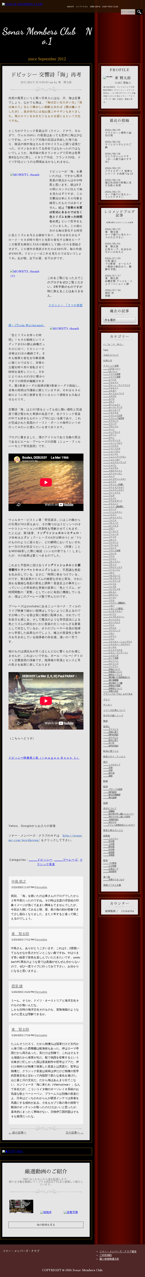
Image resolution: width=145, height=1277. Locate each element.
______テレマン (109, 498)
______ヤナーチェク (111, 622)
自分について (110, 808)
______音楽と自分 (110, 691)
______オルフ (108, 402)
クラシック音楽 (111, 366)
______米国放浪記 (110, 820)
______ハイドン (109, 515)
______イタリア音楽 (111, 377)
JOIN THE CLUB (110, 7)
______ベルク (108, 573)
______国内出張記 (110, 735)
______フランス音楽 (111, 551)
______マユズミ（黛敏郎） (114, 603)
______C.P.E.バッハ (111, 369)
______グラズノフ (110, 421)
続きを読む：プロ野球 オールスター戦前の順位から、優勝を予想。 (119, 264)
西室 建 (17, 986)
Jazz (105, 350)
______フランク (109, 548)
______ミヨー (108, 606)
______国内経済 (109, 792)
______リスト (108, 639)
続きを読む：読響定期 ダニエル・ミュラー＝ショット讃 (119, 280)
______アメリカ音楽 (111, 374)
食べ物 (106, 877)
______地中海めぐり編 (112, 683)
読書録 (106, 836)
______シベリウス (110, 446)
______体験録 (108, 811)
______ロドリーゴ (110, 664)
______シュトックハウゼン (114, 457)
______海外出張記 (110, 746)
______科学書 (108, 850)
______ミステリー (110, 839)
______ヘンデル (109, 586)
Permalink (41, 887)
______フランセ (109, 553)
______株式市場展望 (111, 795)
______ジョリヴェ (110, 468)
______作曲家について (112, 672)
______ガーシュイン (111, 405)
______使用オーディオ (112, 675)
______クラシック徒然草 (113, 418)
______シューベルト (111, 451)
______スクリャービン (112, 473)
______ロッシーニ (110, 661)
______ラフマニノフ (111, 630)
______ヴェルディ (110, 382)
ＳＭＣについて (111, 355)
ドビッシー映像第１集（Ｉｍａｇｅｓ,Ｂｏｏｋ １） (44, 757)
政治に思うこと (111, 751)
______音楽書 (108, 855)
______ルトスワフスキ (112, 650)
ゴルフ (106, 699)
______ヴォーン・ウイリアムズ (116, 385)
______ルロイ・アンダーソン (115, 653)
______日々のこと (110, 737)
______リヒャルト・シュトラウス (117, 642)
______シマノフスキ (111, 449)
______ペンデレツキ (111, 589)
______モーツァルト (111, 620)
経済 (105, 787)
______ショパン (109, 465)
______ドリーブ (109, 509)
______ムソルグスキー (112, 611)
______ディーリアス (111, 493)
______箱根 (107, 776)
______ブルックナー (111, 562)
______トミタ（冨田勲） (113, 507)
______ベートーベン (111, 570)
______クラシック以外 (112, 415)
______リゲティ (109, 636)
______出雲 (107, 770)
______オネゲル (109, 396)
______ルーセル (109, 647)
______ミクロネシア (111, 765)
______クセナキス (110, 413)
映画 (105, 781)
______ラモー (108, 633)
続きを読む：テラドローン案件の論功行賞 (119, 133)
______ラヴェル (109, 628)
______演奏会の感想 (111, 686)
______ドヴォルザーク (112, 501)
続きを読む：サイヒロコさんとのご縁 (119, 145)
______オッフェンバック (113, 393)
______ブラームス (110, 545)
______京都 (107, 768)
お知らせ (107, 360)
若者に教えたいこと (113, 830)
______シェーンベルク (112, 443)
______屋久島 (108, 773)
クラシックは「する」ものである (117, 694)
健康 (105, 721)
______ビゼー (108, 528)
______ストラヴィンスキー (114, 479)
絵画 (105, 803)
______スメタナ (109, 482)
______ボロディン (110, 595)
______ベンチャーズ (111, 581)
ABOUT (70, 7)
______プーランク (110, 531)
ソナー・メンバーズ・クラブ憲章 (118, 1251)
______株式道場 (109, 798)
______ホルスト (109, 592)
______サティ (108, 438)
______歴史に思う (110, 740)
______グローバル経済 (112, 789)
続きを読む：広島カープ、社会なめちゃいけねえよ (119, 248)
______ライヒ (108, 625)
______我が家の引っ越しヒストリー (118, 814)
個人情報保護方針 (109, 1259)
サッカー (107, 705)
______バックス (109, 520)
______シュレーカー (111, 460)
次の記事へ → (74, 1132)
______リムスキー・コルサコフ (116, 644)
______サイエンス (110, 729)
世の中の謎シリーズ (113, 716)
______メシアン (109, 614)
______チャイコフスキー (113, 487)
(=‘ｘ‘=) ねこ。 (113, 344)
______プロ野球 (109, 863)
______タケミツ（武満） (113, 484)
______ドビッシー (40, 859)
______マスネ (108, 600)
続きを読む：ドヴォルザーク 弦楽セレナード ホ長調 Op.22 (119, 171)
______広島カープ (110, 869)
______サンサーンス (111, 440)
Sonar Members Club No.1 (47, 36)
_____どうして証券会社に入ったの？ (119, 825)
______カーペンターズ (112, 407)
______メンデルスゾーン (113, 617)
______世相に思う (110, 732)
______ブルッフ (109, 564)
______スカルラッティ (112, 471)
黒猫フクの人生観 (112, 885)
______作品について (111, 669)
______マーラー (109, 597)
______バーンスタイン (112, 512)
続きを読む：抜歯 (119, 293)
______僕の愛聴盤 (110, 680)
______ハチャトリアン (112, 517)
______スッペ (108, 476)
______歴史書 (108, 847)
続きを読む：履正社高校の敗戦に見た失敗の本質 (119, 183)
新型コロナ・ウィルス (114, 757)
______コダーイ (109, 435)
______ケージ (108, 429)
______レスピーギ (110, 655)
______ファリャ (109, 537)
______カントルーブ (111, 410)
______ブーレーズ (66, 859)
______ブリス (108, 556)
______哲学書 (108, 841)
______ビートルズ (110, 526)
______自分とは (109, 822)
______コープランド (111, 432)
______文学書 (108, 844)
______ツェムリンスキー (113, 490)
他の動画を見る (46, 1224)
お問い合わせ (95, 7)
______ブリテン (109, 559)
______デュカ (108, 495)
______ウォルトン (110, 388)
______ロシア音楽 (110, 658)
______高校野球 (109, 871)
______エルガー (109, 391)
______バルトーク (110, 523)
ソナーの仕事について (114, 710)
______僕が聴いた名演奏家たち (116, 677)
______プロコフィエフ (112, 567)
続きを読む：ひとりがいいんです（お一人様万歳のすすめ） (119, 158)
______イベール (109, 380)
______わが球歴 (109, 866)
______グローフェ (110, 426)
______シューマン (110, 454)
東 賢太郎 (20, 933)
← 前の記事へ (17, 1132)
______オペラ (108, 399)
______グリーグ (109, 424)
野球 (105, 861)
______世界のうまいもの (113, 880)
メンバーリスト (82, 7)
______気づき (108, 743)
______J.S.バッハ (110, 371)
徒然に (106, 726)
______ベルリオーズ (111, 578)
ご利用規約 (105, 1255)
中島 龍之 (18, 881)
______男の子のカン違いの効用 (116, 817)
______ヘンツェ (109, 584)
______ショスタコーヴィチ (114, 462)
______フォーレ (109, 540)
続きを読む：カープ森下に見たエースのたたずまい (119, 195)
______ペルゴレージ (111, 575)
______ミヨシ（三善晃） (113, 609)
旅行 (105, 762)
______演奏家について (112, 688)
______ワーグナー (110, 666)
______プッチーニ (110, 542)
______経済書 (108, 852)
